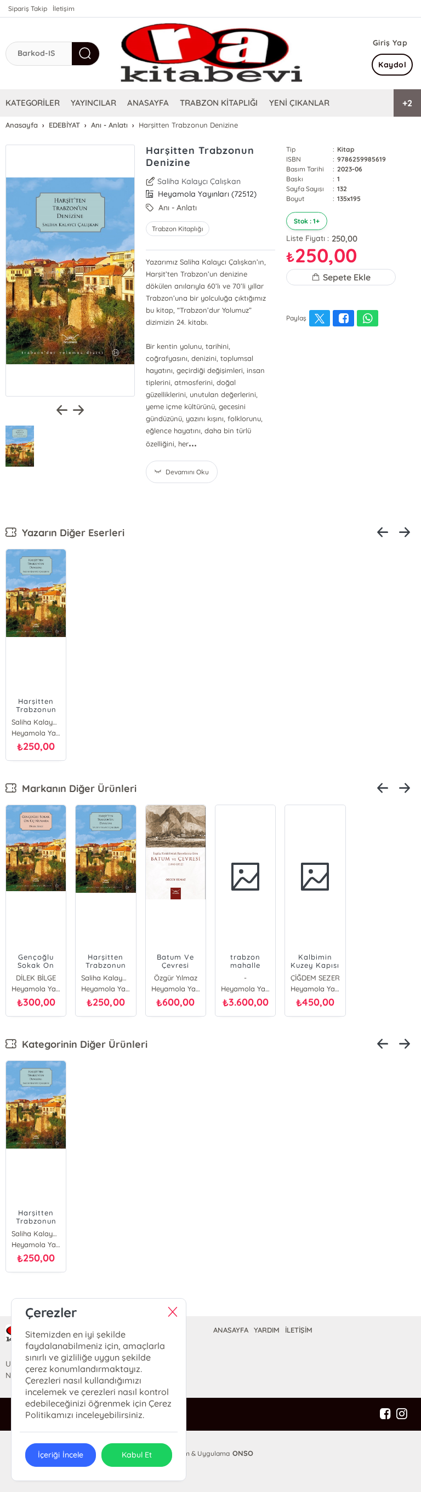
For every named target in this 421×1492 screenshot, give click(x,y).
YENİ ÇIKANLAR (299, 102)
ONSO (242, 1453)
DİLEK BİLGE (36, 977)
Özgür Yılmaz (175, 977)
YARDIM (267, 1329)
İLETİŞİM (298, 1329)
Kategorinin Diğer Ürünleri (81, 1044)
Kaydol (392, 65)
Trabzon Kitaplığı (177, 229)
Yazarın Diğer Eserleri (70, 532)
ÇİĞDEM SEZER (315, 977)
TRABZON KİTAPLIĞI (219, 102)
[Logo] (210, 53)
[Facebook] (385, 1414)
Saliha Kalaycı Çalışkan (199, 181)
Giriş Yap (390, 43)
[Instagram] (402, 1414)
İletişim (64, 8)
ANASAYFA (148, 102)
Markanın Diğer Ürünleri (76, 788)
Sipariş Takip (27, 8)
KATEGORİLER (32, 102)
